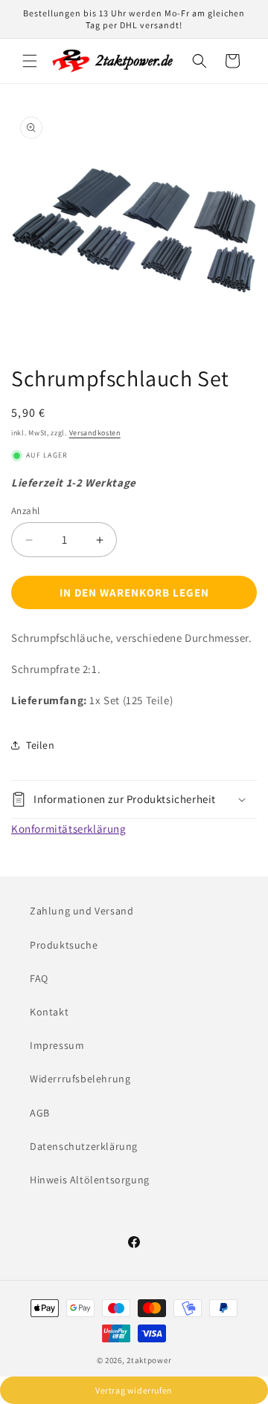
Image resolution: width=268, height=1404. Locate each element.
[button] (29, 61)
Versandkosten (95, 433)
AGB (40, 1112)
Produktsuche (64, 945)
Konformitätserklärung (69, 829)
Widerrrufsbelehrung (80, 1078)
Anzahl (25, 510)
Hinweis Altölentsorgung (90, 1179)
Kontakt (49, 1011)
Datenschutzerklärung (84, 1146)
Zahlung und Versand (81, 910)
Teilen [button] (40, 745)
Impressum (57, 1045)
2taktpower (149, 1360)
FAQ (39, 978)
